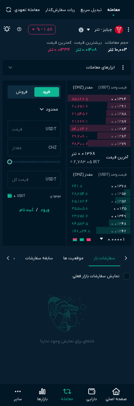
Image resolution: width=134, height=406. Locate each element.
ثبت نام (26, 210)
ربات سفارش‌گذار (60, 10)
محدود (51, 109)
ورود (45, 210)
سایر (18, 399)
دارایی (91, 399)
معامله (113, 10)
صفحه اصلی (116, 399)
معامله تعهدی (27, 10)
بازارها (42, 399)
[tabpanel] (67, 331)
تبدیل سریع (91, 10)
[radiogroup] (34, 91)
